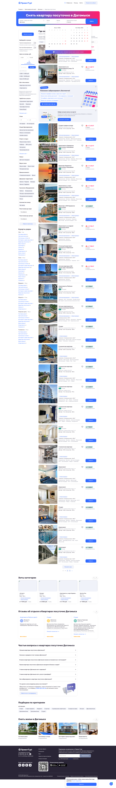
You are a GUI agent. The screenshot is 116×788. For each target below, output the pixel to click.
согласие (70, 758)
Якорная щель (24, 311)
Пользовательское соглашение (63, 776)
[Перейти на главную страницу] (25, 3)
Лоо (21, 232)
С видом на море (72, 708)
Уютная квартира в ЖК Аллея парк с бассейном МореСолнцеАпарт (66, 267)
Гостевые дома (22, 736)
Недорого (39, 708)
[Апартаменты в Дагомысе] (88, 729)
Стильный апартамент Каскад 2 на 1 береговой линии (66, 247)
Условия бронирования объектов (91, 776)
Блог (40, 753)
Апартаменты (83, 736)
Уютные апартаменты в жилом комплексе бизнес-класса (67, 308)
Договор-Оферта (42, 749)
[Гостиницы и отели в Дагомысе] (48, 729)
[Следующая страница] (72, 570)
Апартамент (62, 467)
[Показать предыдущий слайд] (40, 54)
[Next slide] (96, 577)
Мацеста (22, 297)
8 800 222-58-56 (49, 104)
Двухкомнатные (91, 708)
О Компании (41, 751)
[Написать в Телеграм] (30, 754)
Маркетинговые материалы (45, 756)
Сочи (21, 257)
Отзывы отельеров (43, 758)
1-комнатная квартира (65, 366)
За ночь (32, 67)
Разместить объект (91, 3)
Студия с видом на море (66, 125)
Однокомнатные (23, 711)
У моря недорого (30, 708)
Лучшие (82, 708)
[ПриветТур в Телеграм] (30, 765)
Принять (81, 784)
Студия (61, 326)
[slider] (20, 64)
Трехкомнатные (35, 711)
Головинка (23, 329)
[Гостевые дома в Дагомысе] (27, 729)
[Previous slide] (94, 577)
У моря (41, 42)
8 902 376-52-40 (23, 754)
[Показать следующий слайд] (56, 54)
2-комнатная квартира (65, 346)
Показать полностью (52, 631)
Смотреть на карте (64, 119)
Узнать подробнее (76, 781)
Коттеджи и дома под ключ (67, 736)
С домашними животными (59, 708)
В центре (47, 708)
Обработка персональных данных (77, 776)
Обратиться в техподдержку (28, 693)
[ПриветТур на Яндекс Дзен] (23, 765)
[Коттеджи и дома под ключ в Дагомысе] (68, 729)
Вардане (22, 283)
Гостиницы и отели (44, 736)
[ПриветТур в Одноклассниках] (26, 765)
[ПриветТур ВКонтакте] (19, 765)
